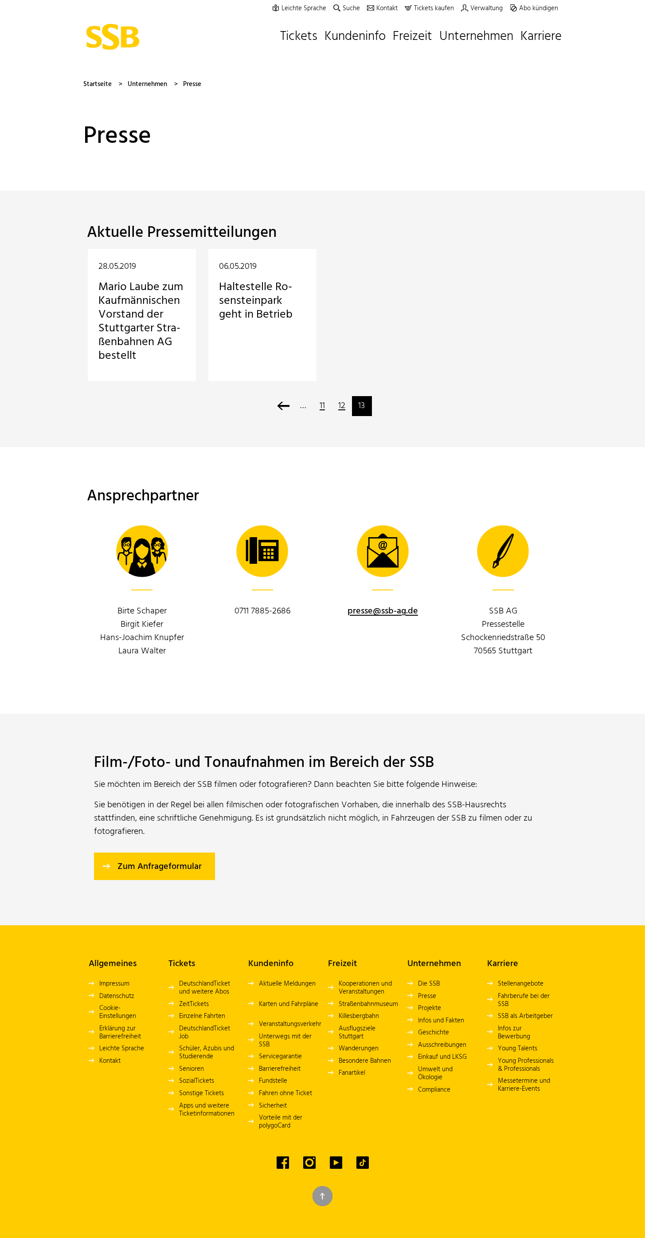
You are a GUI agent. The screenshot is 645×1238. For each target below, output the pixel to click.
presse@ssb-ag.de (383, 611)
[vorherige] (283, 406)
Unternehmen (147, 84)
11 (322, 406)
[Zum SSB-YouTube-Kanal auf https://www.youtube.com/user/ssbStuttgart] (336, 1162)
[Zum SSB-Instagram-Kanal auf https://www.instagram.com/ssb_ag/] (309, 1162)
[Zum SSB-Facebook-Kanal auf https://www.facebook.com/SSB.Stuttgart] (283, 1162)
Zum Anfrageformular (159, 867)
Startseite (97, 84)
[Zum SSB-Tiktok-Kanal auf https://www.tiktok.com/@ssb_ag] (362, 1162)
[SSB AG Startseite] (114, 37)
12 (341, 406)
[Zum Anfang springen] (322, 1196)
